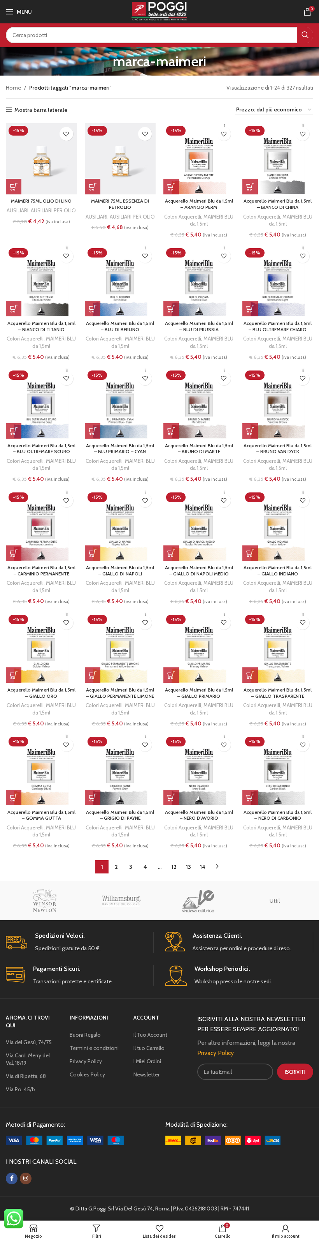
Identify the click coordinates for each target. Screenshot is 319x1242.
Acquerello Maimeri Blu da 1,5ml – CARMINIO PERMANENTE (41, 571)
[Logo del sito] (159, 10)
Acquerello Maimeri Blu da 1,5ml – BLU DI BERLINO (120, 326)
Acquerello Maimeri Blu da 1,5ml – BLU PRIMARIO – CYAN (120, 449)
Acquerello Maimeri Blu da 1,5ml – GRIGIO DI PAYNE (120, 815)
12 (174, 866)
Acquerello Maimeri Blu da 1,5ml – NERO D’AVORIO (199, 815)
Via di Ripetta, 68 (26, 1076)
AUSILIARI (17, 210)
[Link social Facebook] (12, 1178)
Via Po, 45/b (20, 1089)
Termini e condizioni (94, 1047)
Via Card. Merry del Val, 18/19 (28, 1059)
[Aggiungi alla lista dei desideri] (66, 134)
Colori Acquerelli (182, 216)
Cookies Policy (87, 1074)
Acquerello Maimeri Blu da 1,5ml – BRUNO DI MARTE (199, 449)
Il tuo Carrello (149, 1047)
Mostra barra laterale (40, 110)
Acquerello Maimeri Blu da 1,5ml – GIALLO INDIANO (278, 571)
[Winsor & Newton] (44, 900)
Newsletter (146, 1074)
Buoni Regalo (85, 1034)
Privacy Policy (86, 1061)
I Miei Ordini (147, 1061)
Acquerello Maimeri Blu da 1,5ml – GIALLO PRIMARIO (199, 693)
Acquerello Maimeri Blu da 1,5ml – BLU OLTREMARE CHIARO (278, 326)
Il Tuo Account (150, 1034)
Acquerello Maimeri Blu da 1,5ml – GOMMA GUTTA (41, 815)
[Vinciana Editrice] (198, 900)
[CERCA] (305, 35)
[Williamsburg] (121, 900)
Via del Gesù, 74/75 (29, 1042)
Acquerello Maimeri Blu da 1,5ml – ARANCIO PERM (199, 204)
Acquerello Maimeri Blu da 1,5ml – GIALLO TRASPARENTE (278, 693)
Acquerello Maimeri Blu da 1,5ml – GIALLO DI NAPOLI (120, 571)
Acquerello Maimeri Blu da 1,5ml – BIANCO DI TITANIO (41, 326)
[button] (13, 186)
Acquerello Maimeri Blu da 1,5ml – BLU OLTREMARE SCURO (41, 449)
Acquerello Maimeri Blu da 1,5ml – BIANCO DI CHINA (278, 204)
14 (202, 866)
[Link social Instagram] (26, 1178)
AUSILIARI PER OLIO (53, 210)
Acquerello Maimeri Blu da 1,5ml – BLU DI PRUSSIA (199, 326)
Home (13, 87)
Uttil (275, 900)
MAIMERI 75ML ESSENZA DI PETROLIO (120, 204)
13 (188, 866)
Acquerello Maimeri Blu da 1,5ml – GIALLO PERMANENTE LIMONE (120, 693)
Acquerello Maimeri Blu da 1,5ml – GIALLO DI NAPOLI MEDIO (199, 571)
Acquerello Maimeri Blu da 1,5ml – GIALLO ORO (41, 693)
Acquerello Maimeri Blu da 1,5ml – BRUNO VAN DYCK (278, 449)
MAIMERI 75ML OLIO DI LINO (41, 201)
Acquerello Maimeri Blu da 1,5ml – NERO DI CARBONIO (278, 815)
